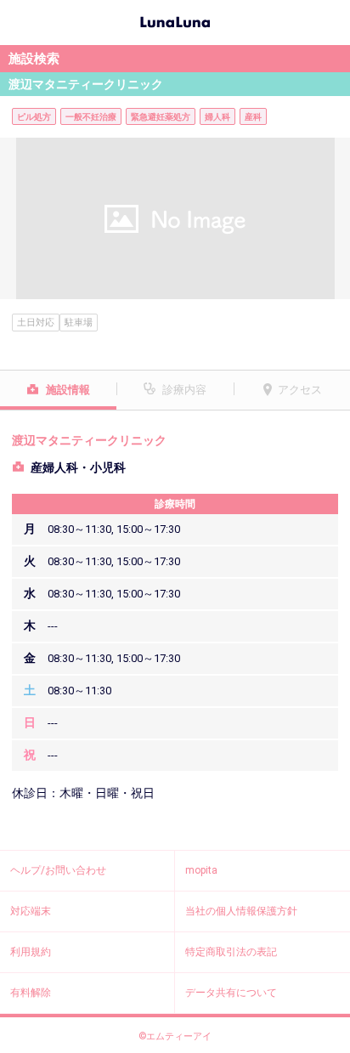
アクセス (300, 389)
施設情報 (68, 389)
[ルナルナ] (175, 20)
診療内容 (184, 389)
